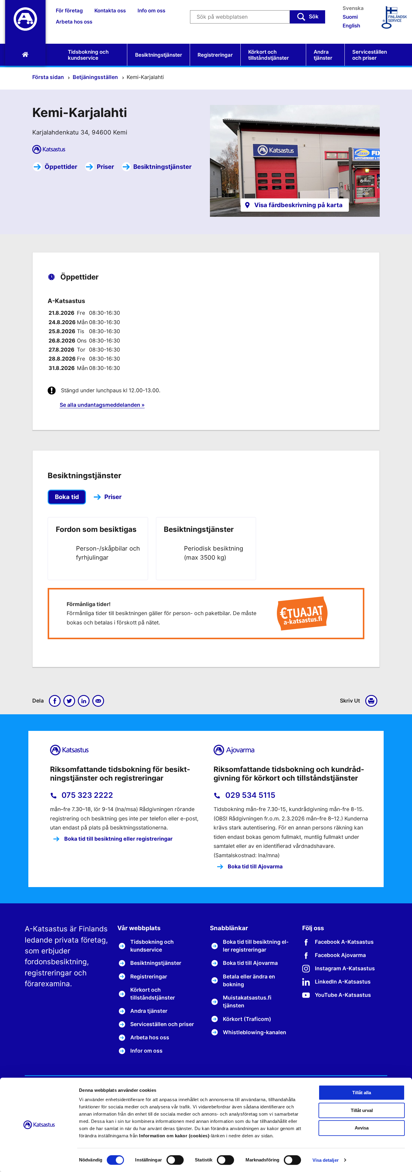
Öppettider (61, 166)
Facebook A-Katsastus (344, 942)
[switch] (175, 1160)
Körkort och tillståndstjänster (268, 55)
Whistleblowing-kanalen (254, 1032)
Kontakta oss (110, 11)
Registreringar (215, 55)
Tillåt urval (362, 1110)
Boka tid (67, 497)
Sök (314, 16)
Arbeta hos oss (74, 22)
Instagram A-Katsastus (345, 968)
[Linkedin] (84, 701)
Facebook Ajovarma (340, 955)
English (351, 26)
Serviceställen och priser (369, 55)
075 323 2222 (86, 795)
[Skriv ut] (372, 701)
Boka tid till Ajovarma (255, 866)
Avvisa (362, 1128)
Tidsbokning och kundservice (88, 55)
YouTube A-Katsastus (343, 995)
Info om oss (151, 11)
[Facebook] (55, 701)
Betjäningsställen (96, 77)
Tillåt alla (361, 1092)
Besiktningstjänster (158, 55)
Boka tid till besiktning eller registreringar (118, 839)
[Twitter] (69, 701)
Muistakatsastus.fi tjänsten (247, 1001)
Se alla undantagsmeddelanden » (102, 405)
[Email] (98, 701)
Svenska (353, 8)
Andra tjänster (323, 55)
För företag (69, 11)
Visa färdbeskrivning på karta (298, 205)
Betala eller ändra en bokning (249, 980)
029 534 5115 (249, 795)
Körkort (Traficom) (247, 1019)
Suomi (350, 17)
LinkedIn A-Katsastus (343, 981)
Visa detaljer (325, 1160)
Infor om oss (146, 1050)
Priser (105, 166)
